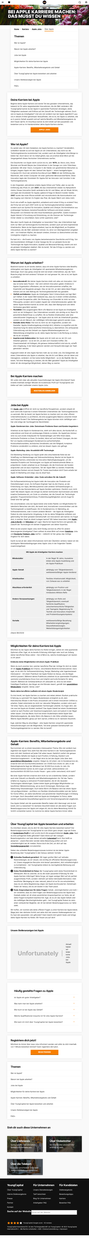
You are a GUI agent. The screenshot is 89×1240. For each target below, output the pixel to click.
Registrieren (44, 1052)
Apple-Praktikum (23, 669)
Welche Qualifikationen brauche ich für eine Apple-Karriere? (38, 1016)
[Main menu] (2, 2)
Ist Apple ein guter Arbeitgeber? (27, 997)
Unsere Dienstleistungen (43, 1190)
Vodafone (69, 531)
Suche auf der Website (19, 1211)
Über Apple (49, 29)
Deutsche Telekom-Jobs (24, 534)
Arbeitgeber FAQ (39, 1203)
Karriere (25, 29)
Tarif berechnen (39, 1194)
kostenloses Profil (20, 833)
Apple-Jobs (37, 29)
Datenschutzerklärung (50, 1229)
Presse (9, 1198)
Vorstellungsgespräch (20, 846)
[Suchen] (81, 2)
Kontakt (10, 1207)
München (30, 522)
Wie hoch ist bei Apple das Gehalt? (28, 1010)
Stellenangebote (65, 1190)
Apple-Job (18, 409)
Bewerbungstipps (66, 1194)
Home (16, 29)
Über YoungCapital (14, 1190)
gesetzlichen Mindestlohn (21, 761)
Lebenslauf (51, 838)
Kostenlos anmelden (44, 391)
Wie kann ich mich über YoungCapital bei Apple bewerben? (38, 1022)
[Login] (86, 2)
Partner (10, 1203)
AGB (39, 1229)
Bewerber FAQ (65, 1203)
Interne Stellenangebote (16, 1194)
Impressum (63, 1229)
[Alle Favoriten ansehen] (9, 2)
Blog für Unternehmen (42, 1198)
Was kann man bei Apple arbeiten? (28, 1003)
